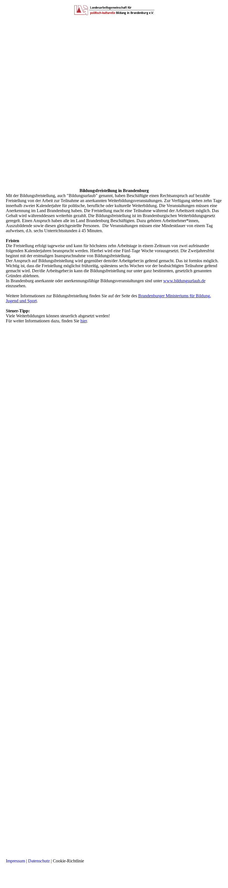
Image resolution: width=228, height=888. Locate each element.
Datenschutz (39, 860)
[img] (114, 9)
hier (83, 320)
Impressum (15, 860)
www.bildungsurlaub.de (184, 280)
